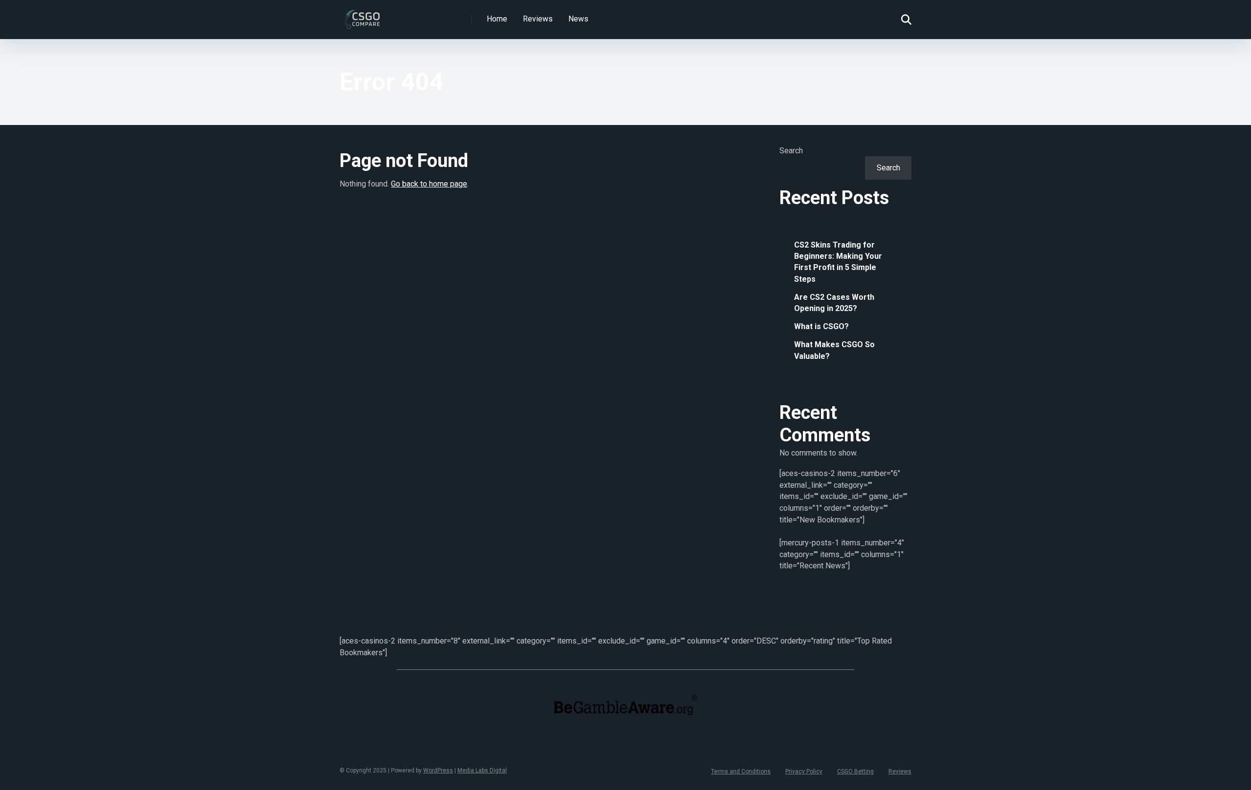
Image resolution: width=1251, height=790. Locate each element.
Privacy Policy (803, 771)
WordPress (438, 770)
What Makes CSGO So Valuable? (834, 350)
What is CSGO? (821, 326)
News (578, 18)
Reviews (538, 18)
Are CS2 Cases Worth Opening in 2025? (834, 302)
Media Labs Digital (482, 770)
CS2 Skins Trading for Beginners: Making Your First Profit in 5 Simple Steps (838, 262)
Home (497, 18)
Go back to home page (429, 183)
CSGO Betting (855, 771)
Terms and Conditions (741, 771)
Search (791, 150)
